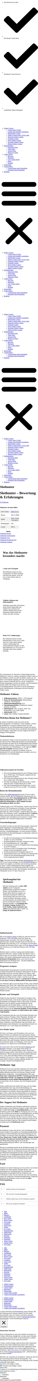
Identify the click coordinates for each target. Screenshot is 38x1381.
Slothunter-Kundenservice (8, 540)
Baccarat (10, 156)
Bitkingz (6, 1215)
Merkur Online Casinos (15, 144)
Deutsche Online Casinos (15, 137)
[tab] (19, 1189)
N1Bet (6, 1227)
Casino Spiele (8, 1287)
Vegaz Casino (8, 1241)
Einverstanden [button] (4, 1318)
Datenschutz (7, 1291)
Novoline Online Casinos (15, 142)
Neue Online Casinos (14, 140)
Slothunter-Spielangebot (7, 535)
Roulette (10, 163)
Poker (9, 161)
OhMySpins (7, 1232)
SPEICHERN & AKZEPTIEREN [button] (10, 1380)
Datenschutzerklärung (28, 1317)
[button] (19, 212)
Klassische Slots (13, 147)
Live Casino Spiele (13, 159)
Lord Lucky (7, 1225)
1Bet (5, 1211)
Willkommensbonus (14, 794)
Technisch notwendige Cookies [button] (9, 1364)
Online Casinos (8, 128)
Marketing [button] (3, 1376)
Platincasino (7, 1234)
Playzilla (6, 1236)
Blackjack (11, 158)
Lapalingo (7, 1224)
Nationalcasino (8, 1230)
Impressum (7, 1289)
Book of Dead (33, 945)
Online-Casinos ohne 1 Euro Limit (18, 135)
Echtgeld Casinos (13, 139)
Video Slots (11, 149)
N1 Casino (7, 1229)
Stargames (7, 1239)
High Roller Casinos (14, 133)
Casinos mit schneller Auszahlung (18, 132)
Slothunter (7, 1237)
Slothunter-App (5, 538)
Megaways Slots (13, 152)
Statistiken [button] (3, 1373)
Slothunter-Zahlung (6, 542)
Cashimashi (7, 1217)
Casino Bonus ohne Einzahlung (17, 168)
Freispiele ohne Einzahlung (16, 170)
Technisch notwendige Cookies (12, 1366)
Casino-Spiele (8, 154)
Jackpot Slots (12, 151)
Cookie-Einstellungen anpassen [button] (18, 1318)
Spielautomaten (8, 146)
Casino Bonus (8, 166)
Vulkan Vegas (8, 1243)
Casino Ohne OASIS (14, 130)
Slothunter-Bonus (5, 533)
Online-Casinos (11, 936)
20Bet (6, 1213)
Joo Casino (7, 1222)
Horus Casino (8, 1220)
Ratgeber (6, 172)
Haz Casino (7, 1218)
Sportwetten (7, 165)
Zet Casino (7, 1244)
